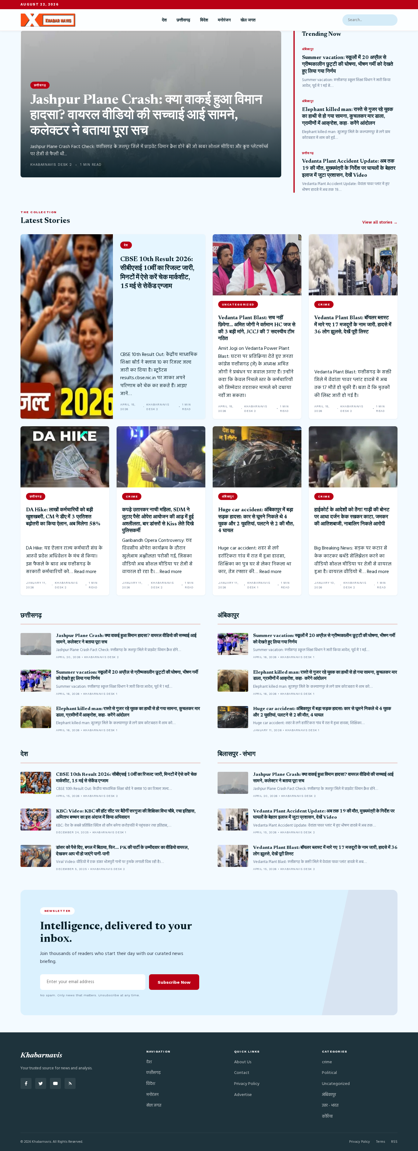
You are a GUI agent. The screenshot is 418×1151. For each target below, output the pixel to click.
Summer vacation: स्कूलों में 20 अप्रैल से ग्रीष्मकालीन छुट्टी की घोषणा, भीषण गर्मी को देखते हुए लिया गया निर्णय (347, 64)
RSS (394, 1142)
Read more (85, 572)
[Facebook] (26, 1083)
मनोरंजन (224, 19)
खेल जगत (248, 19)
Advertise (243, 1094)
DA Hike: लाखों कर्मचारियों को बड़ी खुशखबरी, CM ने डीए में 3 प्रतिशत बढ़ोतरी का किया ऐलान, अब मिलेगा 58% (63, 517)
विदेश (204, 19)
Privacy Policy (246, 1083)
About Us (242, 1062)
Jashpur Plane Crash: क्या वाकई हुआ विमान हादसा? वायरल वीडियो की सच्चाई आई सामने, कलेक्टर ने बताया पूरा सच (146, 116)
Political (329, 1072)
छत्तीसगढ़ (183, 19)
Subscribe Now (174, 982)
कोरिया (327, 1116)
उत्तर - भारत (330, 1105)
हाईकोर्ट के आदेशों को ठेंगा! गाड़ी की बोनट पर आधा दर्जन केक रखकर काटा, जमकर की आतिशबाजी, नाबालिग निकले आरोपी (352, 517)
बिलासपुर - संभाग (237, 754)
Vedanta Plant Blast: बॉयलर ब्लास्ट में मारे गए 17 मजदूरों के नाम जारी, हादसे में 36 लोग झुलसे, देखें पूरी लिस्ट (352, 325)
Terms (380, 1142)
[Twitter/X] (40, 1083)
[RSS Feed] (70, 1083)
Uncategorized (336, 1083)
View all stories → (379, 222)
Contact (241, 1072)
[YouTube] (55, 1083)
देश (164, 19)
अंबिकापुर (228, 616)
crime (327, 1062)
